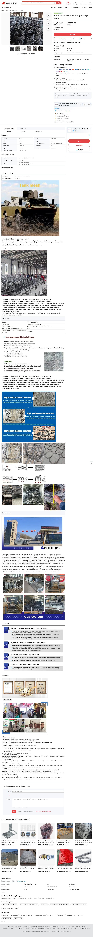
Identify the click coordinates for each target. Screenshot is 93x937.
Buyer (59, 7)
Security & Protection (9, 10)
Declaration (61, 931)
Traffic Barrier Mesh (70, 915)
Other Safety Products (19, 10)
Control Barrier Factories (26, 915)
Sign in (90, 4)
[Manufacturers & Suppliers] (9, 3)
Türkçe (75, 928)
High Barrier (5, 915)
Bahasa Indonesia (86, 928)
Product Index (71, 926)
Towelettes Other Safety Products (10, 908)
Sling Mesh (80, 915)
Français (27, 928)
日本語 (62, 928)
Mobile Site (78, 926)
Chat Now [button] (83, 38)
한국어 (58, 928)
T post (47, 884)
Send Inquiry (63, 38)
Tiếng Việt (80, 928)
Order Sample (78, 42)
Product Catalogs (22, 881)
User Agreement (55, 931)
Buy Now (72, 34)
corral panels (72, 884)
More (2, 921)
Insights (83, 926)
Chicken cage (72, 887)
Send (14, 811)
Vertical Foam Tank (7, 918)
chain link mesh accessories (30, 884)
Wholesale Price (48, 926)
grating (25, 889)
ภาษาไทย (70, 928)
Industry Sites (55, 926)
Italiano (39, 928)
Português (22, 928)
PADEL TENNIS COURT (51, 887)
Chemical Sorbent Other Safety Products (59, 904)
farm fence (3, 887)
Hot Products (11, 926)
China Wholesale (40, 926)
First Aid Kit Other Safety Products (79, 904)
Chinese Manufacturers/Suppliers (29, 926)
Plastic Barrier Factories (40, 915)
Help (66, 7)
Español (17, 928)
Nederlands (49, 928)
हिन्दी (66, 928)
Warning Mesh (52, 915)
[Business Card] (89, 135)
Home (2, 10)
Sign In (56, 122)
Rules (90, 7)
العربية (54, 928)
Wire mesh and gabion (74, 889)
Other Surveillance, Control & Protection (29, 904)
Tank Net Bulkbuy (18, 918)
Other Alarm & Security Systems (10, 904)
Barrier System (14, 915)
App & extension (74, 7)
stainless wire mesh (28, 887)
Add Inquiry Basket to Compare (27, 53)
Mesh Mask (60, 915)
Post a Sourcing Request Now (43, 811)
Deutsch (43, 928)
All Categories (6, 7)
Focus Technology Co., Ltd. (37, 931)
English (12, 928)
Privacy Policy (68, 931)
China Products (18, 926)
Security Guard (44, 904)
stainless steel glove (5, 884)
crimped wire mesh (5, 889)
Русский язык (33, 928)
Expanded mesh (50, 889)
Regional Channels (63, 926)
